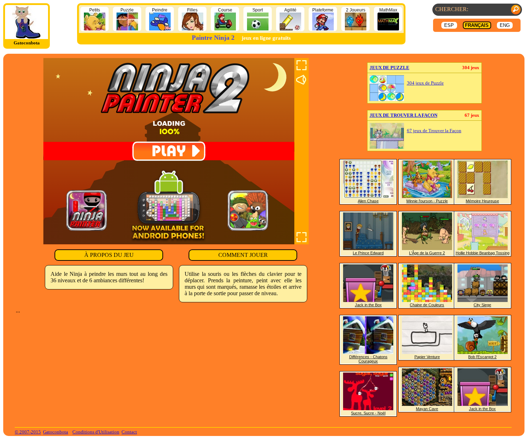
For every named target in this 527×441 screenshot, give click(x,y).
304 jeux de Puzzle (425, 83)
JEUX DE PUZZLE (389, 67)
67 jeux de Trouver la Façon (434, 130)
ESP (449, 25)
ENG (505, 25)
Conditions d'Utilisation (95, 432)
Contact (129, 432)
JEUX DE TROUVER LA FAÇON (403, 115)
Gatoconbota (55, 432)
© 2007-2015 (28, 432)
